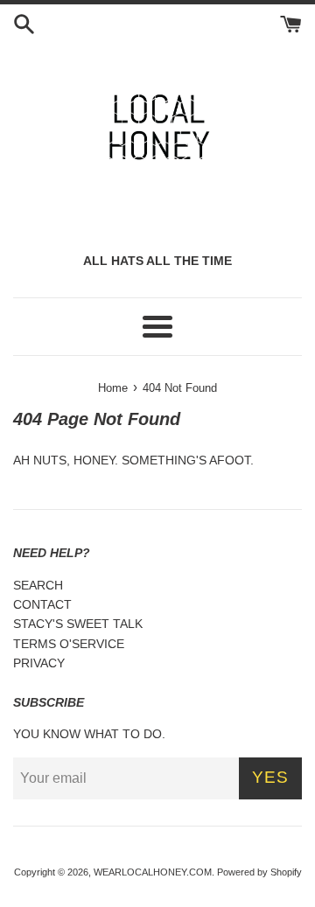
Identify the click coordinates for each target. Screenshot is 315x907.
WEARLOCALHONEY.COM (153, 872)
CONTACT (42, 604)
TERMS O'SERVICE (68, 644)
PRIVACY (39, 663)
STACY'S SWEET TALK (78, 624)
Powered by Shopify (259, 872)
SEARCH (38, 585)
